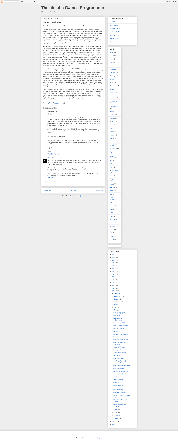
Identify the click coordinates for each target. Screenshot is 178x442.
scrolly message (113, 198)
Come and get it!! (119, 323)
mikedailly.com (114, 38)
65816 (112, 55)
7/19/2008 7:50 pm (53, 178)
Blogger (99, 438)
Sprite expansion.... (119, 379)
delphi (112, 79)
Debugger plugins (119, 313)
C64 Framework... (119, 358)
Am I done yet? (118, 355)
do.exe (112, 89)
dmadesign (113, 86)
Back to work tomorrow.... (121, 371)
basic (111, 59)
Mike (48, 158)
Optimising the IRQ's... (120, 392)
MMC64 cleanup (118, 328)
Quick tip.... (117, 382)
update (112, 223)
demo (112, 82)
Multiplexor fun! (118, 390)
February (117, 415)
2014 (114, 277)
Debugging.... (117, 315)
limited (112, 131)
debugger (113, 76)
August (116, 304)
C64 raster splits (118, 374)
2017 (114, 271)
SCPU (112, 194)
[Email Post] (63, 103)
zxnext (112, 236)
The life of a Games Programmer (72, 7)
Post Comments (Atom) (77, 196)
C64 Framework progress (121, 365)
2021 (114, 260)
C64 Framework (118, 368)
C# (111, 62)
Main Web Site (114, 35)
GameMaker (114, 106)
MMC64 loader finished (121, 325)
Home (73, 191)
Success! (116, 331)
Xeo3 (111, 229)
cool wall (112, 72)
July (115, 307)
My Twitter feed (115, 28)
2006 (114, 424)
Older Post (99, 191)
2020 (114, 263)
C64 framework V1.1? (120, 339)
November (117, 296)
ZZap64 (112, 239)
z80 (111, 233)
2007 (114, 421)
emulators (113, 98)
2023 (114, 254)
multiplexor (113, 148)
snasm (112, 206)
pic (111, 163)
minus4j (112, 138)
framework (113, 101)
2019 (114, 266)
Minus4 (112, 135)
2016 (114, 274)
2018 (114, 268)
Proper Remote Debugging (118, 319)
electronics (113, 93)
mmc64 (112, 145)
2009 (114, 288)
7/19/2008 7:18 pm (53, 154)
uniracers (113, 219)
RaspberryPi (114, 179)
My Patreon (113, 22)
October (116, 299)
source (112, 212)
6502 (111, 52)
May (115, 412)
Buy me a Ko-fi (114, 25)
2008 (114, 291)
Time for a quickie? (119, 352)
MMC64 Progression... (120, 334)
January (116, 418)
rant (111, 175)
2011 (114, 282)
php (111, 160)
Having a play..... (118, 350)
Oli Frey (112, 157)
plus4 (111, 167)
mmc (111, 142)
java (111, 125)
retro (111, 184)
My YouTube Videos (116, 32)
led (111, 128)
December (117, 293)
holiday (112, 115)
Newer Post (47, 191)
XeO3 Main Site (115, 42)
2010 (114, 285)
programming (114, 170)
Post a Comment (50, 182)
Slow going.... (117, 310)
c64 (111, 66)
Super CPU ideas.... (119, 347)
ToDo (111, 216)
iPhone (112, 121)
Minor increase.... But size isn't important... (121, 386)
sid (111, 202)
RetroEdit (113, 187)
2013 (114, 280)
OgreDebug (113, 152)
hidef (111, 111)
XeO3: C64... (117, 377)
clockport (113, 69)
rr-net (111, 190)
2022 (114, 257)
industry (112, 118)
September (117, 302)
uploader (113, 226)
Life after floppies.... (119, 337)
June (115, 409)
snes (111, 209)
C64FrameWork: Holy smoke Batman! (120, 362)
